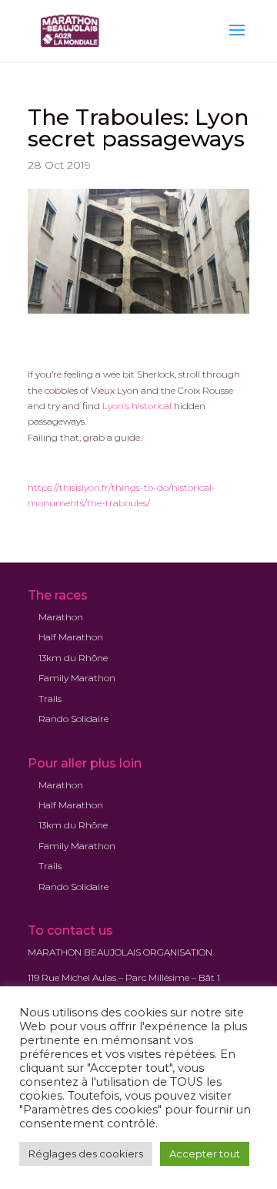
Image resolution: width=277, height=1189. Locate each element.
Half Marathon (70, 637)
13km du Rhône (73, 657)
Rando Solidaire (73, 718)
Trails (50, 698)
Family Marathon (76, 678)
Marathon (60, 617)
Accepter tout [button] (204, 1153)
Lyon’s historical (137, 405)
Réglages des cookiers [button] (85, 1153)
